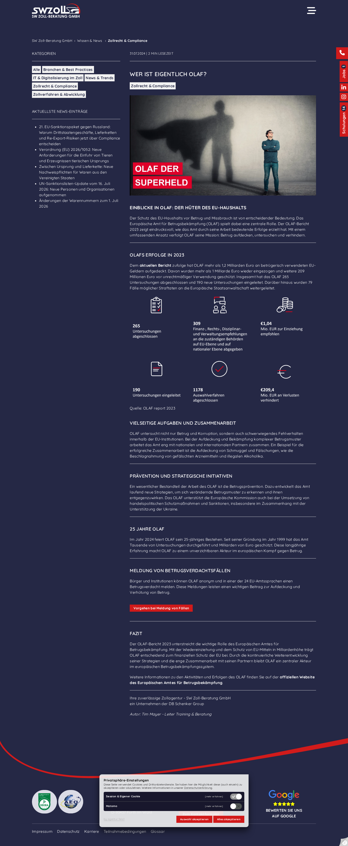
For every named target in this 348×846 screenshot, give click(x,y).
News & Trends (99, 77)
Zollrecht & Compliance (55, 86)
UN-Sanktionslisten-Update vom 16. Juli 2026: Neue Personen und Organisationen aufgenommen (76, 189)
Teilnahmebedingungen (125, 831)
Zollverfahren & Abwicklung (59, 94)
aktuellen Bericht (155, 265)
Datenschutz (68, 831)
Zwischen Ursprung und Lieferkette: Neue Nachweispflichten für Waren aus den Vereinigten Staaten (76, 172)
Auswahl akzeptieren (194, 819)
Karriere (91, 831)
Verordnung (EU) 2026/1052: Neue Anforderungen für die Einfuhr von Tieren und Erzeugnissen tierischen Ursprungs (76, 155)
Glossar (158, 831)
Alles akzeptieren (229, 819)
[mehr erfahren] (214, 797)
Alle (36, 69)
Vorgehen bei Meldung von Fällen (161, 608)
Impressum (42, 831)
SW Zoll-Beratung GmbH (52, 41)
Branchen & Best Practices (68, 69)
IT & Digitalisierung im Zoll (57, 77)
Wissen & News (89, 41)
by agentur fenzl (114, 819)
